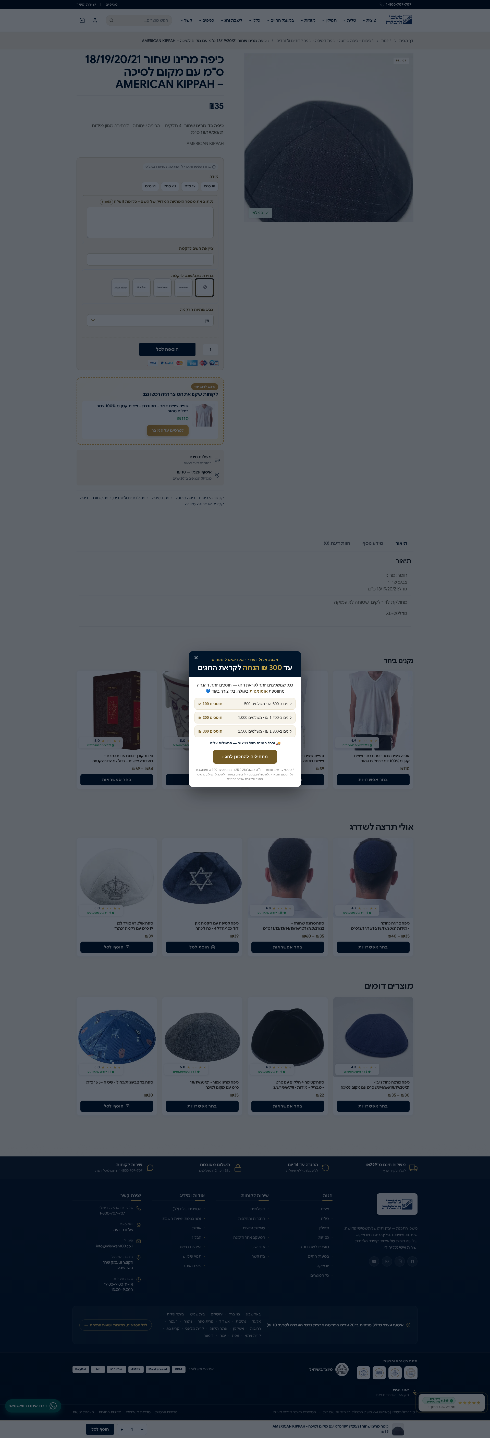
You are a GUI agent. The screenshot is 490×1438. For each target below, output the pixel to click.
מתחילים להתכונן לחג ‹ (245, 756)
